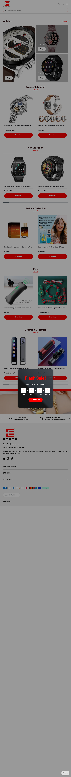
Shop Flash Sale (35, 399)
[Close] (51, 371)
